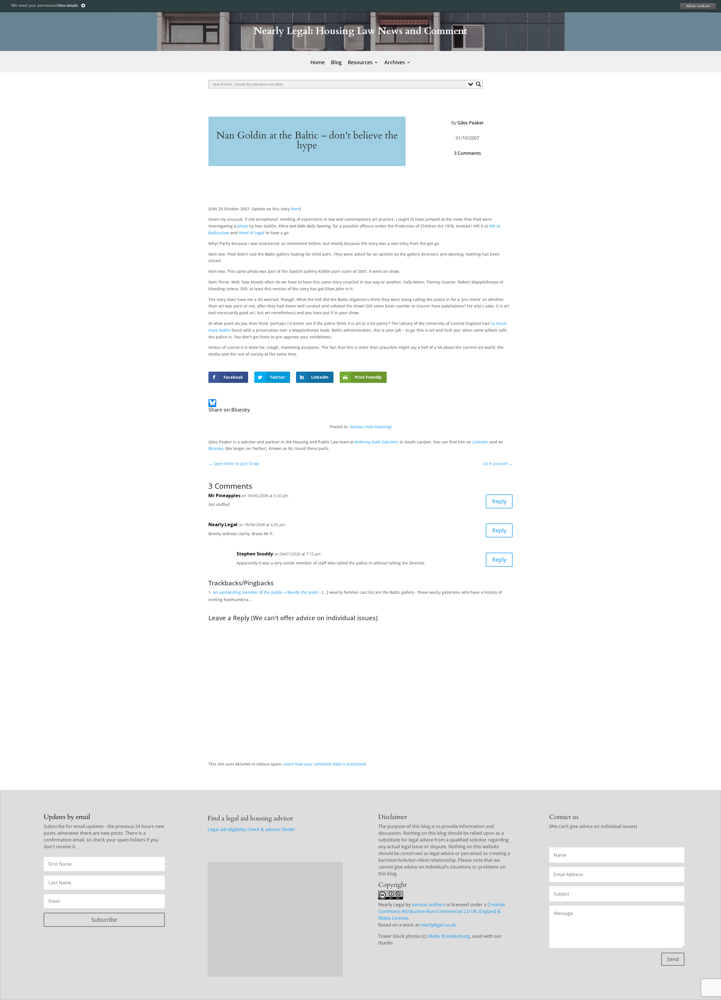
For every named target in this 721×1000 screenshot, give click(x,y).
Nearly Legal (222, 524)
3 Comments (467, 153)
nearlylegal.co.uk (438, 925)
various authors (429, 904)
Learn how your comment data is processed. (325, 764)
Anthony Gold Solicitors (377, 442)
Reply (499, 501)
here (295, 208)
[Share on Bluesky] (212, 404)
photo (242, 226)
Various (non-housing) (370, 426)
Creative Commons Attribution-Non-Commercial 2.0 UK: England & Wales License (441, 911)
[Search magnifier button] (478, 84)
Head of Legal (251, 232)
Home (317, 63)
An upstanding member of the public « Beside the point (265, 592)
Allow (698, 6)
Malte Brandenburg (449, 936)
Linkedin (480, 442)
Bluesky (215, 448)
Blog (336, 63)
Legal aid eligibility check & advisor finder (251, 829)
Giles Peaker (470, 123)
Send (673, 959)
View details (67, 5)
